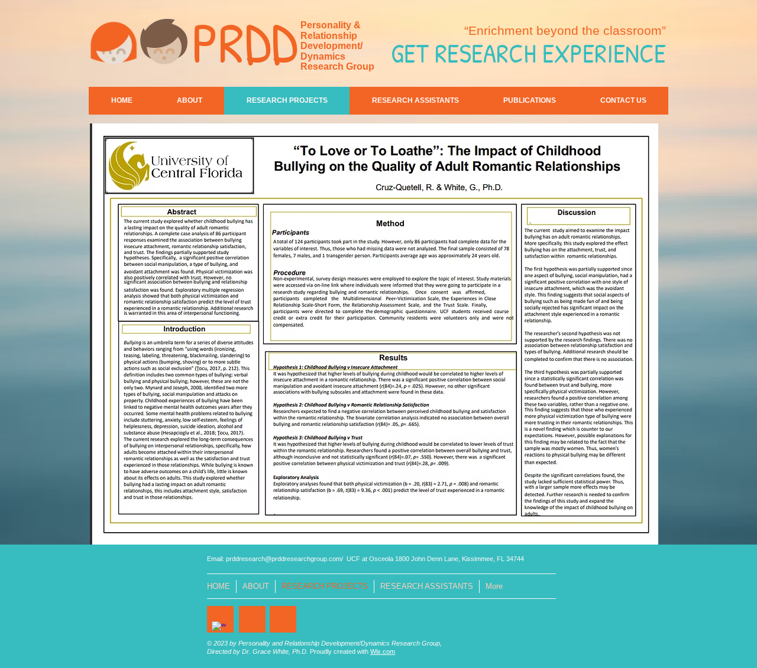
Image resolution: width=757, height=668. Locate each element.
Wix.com (382, 651)
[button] (374, 334)
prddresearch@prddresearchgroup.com (283, 558)
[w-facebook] (219, 628)
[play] (629, 534)
